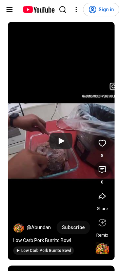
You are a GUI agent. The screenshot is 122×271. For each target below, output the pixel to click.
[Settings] (76, 9)
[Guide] (9, 9)
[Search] (63, 9)
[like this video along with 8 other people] (102, 143)
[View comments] (102, 169)
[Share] (102, 196)
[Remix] (102, 222)
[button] (18, 227)
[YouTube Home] (38, 9)
